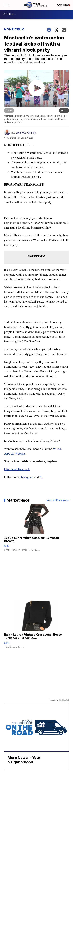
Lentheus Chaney (26, 132)
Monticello (14, 29)
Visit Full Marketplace (58, 500)
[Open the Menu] (6, 5)
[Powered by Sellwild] (64, 700)
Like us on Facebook (17, 469)
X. (41, 477)
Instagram (27, 477)
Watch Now (63, 5)
